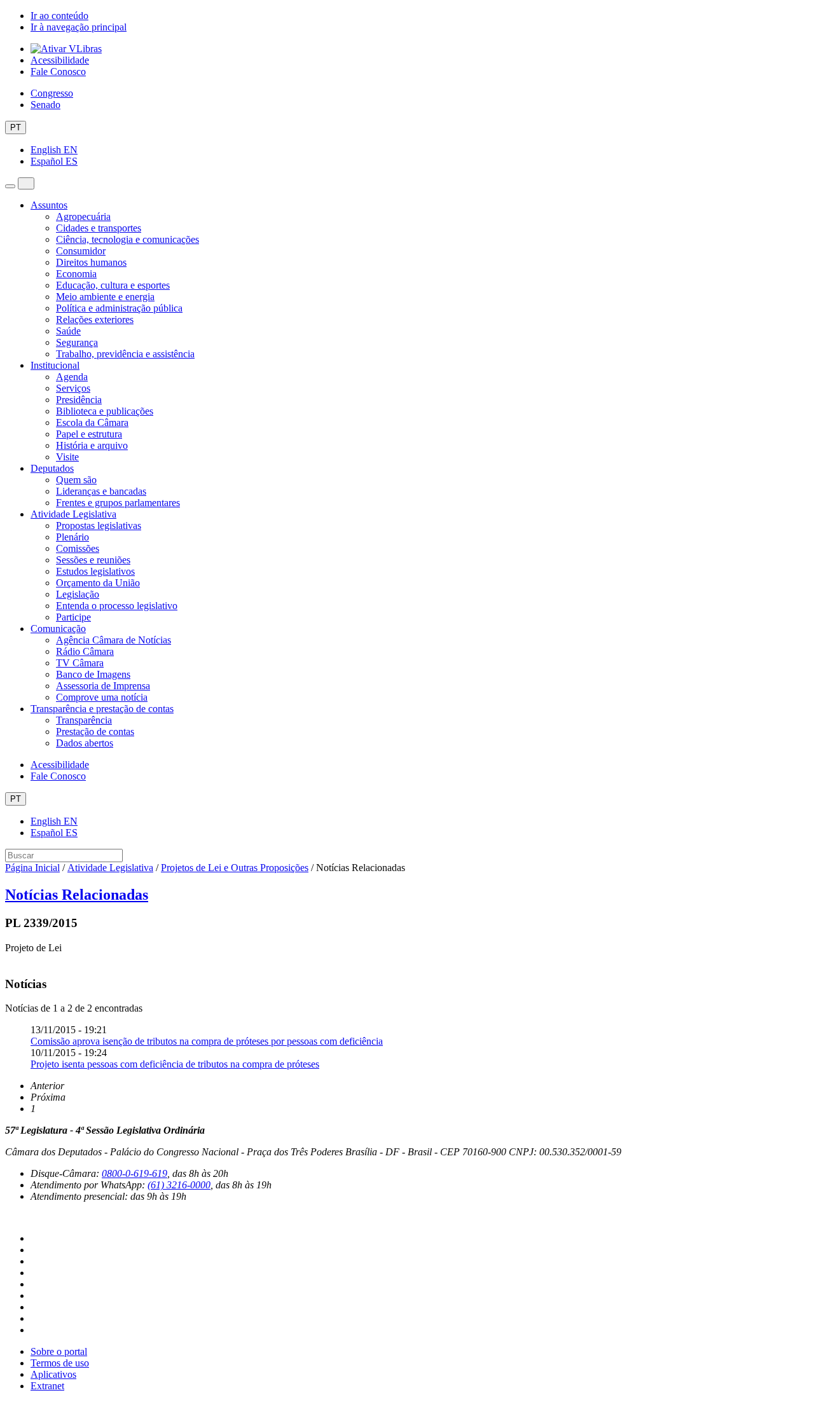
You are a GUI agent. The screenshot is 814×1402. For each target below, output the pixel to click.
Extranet (47, 1385)
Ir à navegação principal (79, 27)
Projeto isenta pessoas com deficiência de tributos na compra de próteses (175, 1064)
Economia (76, 273)
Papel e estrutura (89, 434)
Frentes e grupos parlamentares (118, 502)
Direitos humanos (91, 262)
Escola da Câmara (92, 422)
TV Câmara (80, 662)
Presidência (79, 399)
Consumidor (81, 250)
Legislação (77, 594)
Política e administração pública (119, 308)
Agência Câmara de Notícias (113, 640)
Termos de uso (60, 1362)
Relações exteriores (95, 319)
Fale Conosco (58, 71)
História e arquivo (92, 445)
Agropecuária (83, 216)
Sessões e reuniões (93, 559)
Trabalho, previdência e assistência (125, 353)
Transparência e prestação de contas (102, 708)
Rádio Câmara (85, 651)
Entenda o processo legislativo (116, 605)
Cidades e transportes (98, 228)
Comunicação (58, 628)
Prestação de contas (95, 731)
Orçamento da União (98, 582)
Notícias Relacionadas (76, 894)
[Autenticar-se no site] (9, 1217)
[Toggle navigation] (10, 186)
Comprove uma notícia (102, 697)
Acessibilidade (60, 60)
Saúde (68, 331)
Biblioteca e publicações (104, 411)
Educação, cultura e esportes (113, 285)
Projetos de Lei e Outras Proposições (234, 867)
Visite (67, 456)
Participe (73, 617)
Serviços (73, 388)
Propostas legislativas (98, 525)
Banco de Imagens (93, 674)
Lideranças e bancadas (101, 491)
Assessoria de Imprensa (103, 685)
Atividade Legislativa (73, 514)
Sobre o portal (59, 1351)
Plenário (72, 537)
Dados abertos (84, 743)
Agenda (72, 376)
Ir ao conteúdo (59, 15)
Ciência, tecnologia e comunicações (127, 239)
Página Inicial (32, 867)
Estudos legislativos (95, 571)
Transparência (84, 720)
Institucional (55, 365)
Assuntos (49, 205)
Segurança (77, 342)
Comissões (77, 548)
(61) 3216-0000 (179, 1184)
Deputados (52, 468)
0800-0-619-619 (134, 1173)
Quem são (76, 479)
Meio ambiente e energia (105, 296)
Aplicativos (53, 1374)
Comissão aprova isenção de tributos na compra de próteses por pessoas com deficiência (207, 1041)
